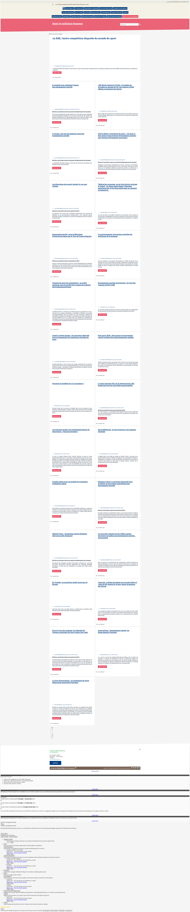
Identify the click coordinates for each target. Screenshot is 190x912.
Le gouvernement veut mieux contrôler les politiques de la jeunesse (115, 235)
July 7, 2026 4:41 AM (70, 505)
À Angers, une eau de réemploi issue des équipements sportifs (68, 135)
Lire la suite (57, 72)
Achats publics (70, 8)
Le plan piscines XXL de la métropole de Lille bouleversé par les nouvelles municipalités (116, 384)
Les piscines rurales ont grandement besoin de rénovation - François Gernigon (71, 431)
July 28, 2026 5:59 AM (116, 258)
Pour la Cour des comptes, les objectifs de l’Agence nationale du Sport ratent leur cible (70, 631)
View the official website (20, 852)
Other (5, 873)
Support (5, 893)
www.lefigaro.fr (103, 111)
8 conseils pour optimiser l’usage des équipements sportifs (65, 86)
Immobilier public (57, 16)
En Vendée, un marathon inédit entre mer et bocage (70, 583)
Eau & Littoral (79, 12)
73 (52, 733)
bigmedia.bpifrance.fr (104, 453)
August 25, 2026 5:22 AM (120, 159)
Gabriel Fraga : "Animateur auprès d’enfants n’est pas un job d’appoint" (69, 535)
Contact (55, 763)
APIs (5, 844)
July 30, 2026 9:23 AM (112, 212)
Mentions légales (95, 771)
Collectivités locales (106, 8)
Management (66, 16)
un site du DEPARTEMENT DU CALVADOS (177, 1)
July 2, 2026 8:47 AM (66, 606)
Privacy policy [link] (4, 833)
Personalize (61, 910)
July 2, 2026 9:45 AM (116, 559)
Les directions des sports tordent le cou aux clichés (69, 185)
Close (2, 824)
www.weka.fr (103, 306)
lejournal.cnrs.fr (58, 405)
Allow (8, 842)
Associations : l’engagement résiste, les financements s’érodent (113, 631)
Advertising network (8, 847)
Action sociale (79, 8)
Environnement (106, 12)
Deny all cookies (13, 836)
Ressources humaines (87, 16)
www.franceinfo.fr (103, 212)
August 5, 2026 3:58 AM (74, 208)
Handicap (125, 12)
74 (52, 735)
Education (86, 12)
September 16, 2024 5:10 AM (68, 65)
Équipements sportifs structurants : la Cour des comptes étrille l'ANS (117, 284)
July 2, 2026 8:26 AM (111, 608)
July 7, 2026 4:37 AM (119, 507)
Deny (12, 842)
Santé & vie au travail (100, 16)
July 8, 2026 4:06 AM (113, 453)
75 (52, 736)
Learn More (95, 789)
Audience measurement (9, 855)
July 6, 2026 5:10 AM (73, 557)
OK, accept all (46, 910)
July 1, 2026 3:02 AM (113, 654)
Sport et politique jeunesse (130, 16)
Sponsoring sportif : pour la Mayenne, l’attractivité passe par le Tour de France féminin (72, 235)
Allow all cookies (4, 836)
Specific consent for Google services (12, 890)
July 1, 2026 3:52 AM (73, 654)
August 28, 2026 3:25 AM (74, 109)
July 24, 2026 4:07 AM (71, 308)
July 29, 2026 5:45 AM (73, 258)
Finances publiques (116, 12)
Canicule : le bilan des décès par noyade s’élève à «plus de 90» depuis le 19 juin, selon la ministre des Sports (117, 584)
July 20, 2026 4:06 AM (116, 359)
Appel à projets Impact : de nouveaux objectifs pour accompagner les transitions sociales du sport (70, 337)
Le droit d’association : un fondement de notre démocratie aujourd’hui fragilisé (70, 682)
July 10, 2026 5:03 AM (64, 453)
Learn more (95, 794)
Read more (10, 852)
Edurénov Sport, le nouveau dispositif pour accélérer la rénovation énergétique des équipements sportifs (115, 484)
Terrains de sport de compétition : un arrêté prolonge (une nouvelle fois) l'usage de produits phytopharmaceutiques (71, 285)
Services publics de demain (114, 16)
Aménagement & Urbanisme (91, 8)
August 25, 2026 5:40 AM (112, 111)
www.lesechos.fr (58, 65)
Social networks (7, 876)
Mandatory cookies (8, 839)
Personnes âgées (75, 16)
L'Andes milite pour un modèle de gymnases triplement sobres (70, 483)
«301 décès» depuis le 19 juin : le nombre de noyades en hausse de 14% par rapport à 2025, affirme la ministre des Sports (116, 87)
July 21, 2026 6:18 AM (70, 361)
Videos (5, 902)
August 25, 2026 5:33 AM (74, 157)
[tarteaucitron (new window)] (5, 908)
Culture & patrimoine (67, 12)
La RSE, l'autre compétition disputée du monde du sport (84, 38)
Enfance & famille (95, 12)
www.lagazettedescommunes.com (62, 109)
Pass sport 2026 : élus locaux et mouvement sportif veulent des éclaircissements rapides (116, 336)
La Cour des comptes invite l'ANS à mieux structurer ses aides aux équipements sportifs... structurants (117, 536)
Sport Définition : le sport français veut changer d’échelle (117, 431)
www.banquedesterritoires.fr (106, 258)
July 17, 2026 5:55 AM (65, 405)
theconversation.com (104, 654)
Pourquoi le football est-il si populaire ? (68, 383)
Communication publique (120, 8)
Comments (6, 870)
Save (2, 909)
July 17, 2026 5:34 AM (119, 407)
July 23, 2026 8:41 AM (110, 306)
